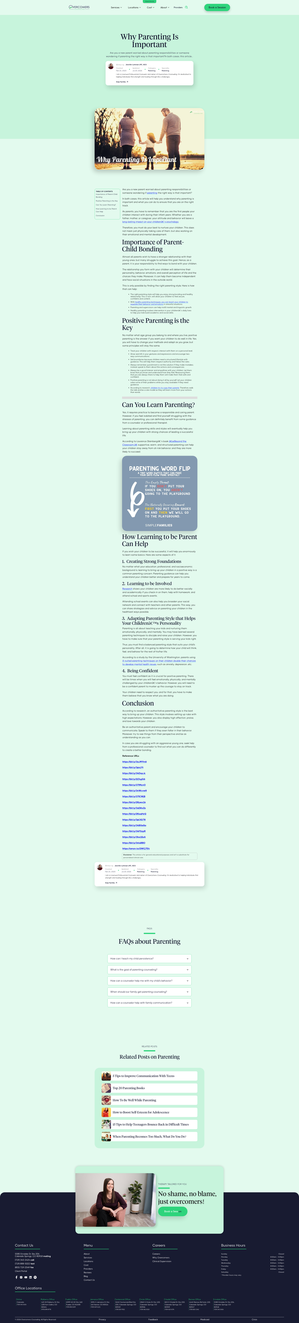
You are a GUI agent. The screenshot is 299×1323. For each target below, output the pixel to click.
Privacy (102, 1319)
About (87, 1254)
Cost (86, 1265)
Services (88, 1257)
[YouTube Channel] (25, 1277)
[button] (115, 7)
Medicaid (204, 1319)
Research (127, 588)
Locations (88, 1261)
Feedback (153, 1319)
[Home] (79, 7)
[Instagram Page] (21, 1277)
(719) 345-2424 (24, 1260)
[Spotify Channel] (35, 1277)
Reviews (88, 1272)
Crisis (254, 1319)
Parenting (151, 71)
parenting (152, 193)
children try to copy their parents (165, 388)
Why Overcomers (160, 1257)
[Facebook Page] (16, 1277)
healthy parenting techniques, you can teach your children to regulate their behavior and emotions (159, 303)
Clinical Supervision (161, 1261)
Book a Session (217, 7)
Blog (86, 1276)
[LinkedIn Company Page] (30, 1277)
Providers (178, 7)
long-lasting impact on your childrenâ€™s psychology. (150, 221)
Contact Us (89, 1280)
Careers (156, 1254)
